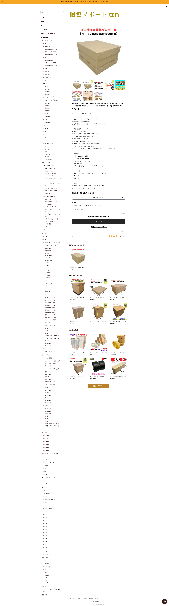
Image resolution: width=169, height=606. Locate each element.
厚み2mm (46, 435)
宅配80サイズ (47, 236)
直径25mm (46, 536)
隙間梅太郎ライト (50, 382)
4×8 (46, 578)
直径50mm (46, 548)
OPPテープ (46, 84)
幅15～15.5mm (47, 129)
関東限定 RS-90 (49, 260)
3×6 (46, 580)
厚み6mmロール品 (50, 312)
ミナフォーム (47, 295)
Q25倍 (47, 331)
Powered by (96, 604)
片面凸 (47, 573)
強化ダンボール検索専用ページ (49, 33)
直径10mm (46, 521)
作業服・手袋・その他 (48, 499)
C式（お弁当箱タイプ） (52, 191)
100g (44, 471)
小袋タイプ (48, 289)
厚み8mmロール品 (50, 315)
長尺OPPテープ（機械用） (51, 100)
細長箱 (47, 563)
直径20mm (46, 533)
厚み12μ (45, 57)
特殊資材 (44, 586)
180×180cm (46, 496)
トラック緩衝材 (47, 358)
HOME (42, 18)
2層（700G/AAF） (49, 165)
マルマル (47, 322)
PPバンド (44, 126)
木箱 (44, 560)
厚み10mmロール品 (50, 317)
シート (45, 227)
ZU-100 (47, 268)
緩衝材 (44, 239)
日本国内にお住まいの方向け (99, 227)
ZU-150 (47, 270)
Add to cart (99, 222)
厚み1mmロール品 (50, 300)
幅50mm (47, 116)
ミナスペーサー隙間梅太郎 (52, 361)
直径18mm (46, 530)
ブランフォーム (47, 283)
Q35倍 (47, 328)
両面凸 (47, 575)
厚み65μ (47, 94)
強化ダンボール (46, 162)
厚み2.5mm (46, 438)
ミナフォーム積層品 (50, 320)
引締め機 (47, 154)
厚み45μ (47, 87)
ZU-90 (47, 265)
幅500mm (46, 71)
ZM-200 (47, 278)
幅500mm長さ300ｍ (51, 60)
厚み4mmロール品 (50, 307)
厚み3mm (46, 441)
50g (44, 468)
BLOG (42, 25)
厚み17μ (45, 43)
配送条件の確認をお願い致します (83, 193)
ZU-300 (47, 275)
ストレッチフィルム (48, 40)
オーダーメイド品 (48, 462)
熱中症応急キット (48, 508)
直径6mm (46, 515)
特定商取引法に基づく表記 (91, 598)
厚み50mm (48, 343)
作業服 (45, 502)
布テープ (45, 119)
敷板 (44, 570)
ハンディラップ (47, 77)
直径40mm (46, 545)
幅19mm (47, 149)
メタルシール (49, 152)
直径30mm (46, 539)
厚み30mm (48, 374)
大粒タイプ (48, 258)
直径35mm (46, 542)
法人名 (74, 202)
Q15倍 (46, 333)
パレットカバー (47, 459)
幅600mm (48, 250)
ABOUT (42, 21)
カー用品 (44, 551)
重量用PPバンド (48, 144)
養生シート (46, 348)
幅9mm (45, 135)
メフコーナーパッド (49, 351)
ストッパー (46, 141)
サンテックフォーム (49, 325)
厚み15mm (48, 388)
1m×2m (47, 583)
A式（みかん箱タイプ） (52, 188)
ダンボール (45, 233)
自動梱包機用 (49, 159)
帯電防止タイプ (49, 255)
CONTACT (43, 29)
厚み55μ (47, 91)
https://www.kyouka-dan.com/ (81, 121)
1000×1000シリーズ (51, 171)
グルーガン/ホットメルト (49, 478)
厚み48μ (47, 89)
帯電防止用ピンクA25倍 (52, 338)
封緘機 (47, 157)
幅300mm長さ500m (51, 54)
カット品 (47, 280)
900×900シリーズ (50, 173)
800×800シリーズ (50, 176)
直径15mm (46, 527)
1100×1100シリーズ (51, 168)
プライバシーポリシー (75, 598)
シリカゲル (45, 465)
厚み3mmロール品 (50, 305)
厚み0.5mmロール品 (51, 298)
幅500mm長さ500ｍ (51, 52)
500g (45, 474)
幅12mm (45, 132)
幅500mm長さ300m (51, 49)
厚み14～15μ (47, 46)
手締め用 (45, 138)
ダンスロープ (47, 230)
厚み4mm (46, 444)
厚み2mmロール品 (50, 302)
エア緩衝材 (46, 292)
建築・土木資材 (46, 567)
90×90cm (46, 490)
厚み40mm (48, 341)
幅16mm (47, 147)
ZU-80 (47, 263)
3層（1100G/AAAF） (49, 196)
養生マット (45, 487)
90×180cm (46, 493)
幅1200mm (48, 253)
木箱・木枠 (45, 557)
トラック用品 (46, 355)
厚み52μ (47, 105)
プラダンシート (46, 432)
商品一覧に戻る (98, 386)
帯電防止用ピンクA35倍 (52, 336)
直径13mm (46, 524)
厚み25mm (48, 393)
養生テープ (46, 113)
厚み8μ (45, 68)
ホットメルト (47, 484)
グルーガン (46, 481)
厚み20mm (48, 372)
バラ (46, 286)
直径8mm (46, 518)
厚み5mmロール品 (50, 310)
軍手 (44, 505)
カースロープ (47, 429)
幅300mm (46, 74)
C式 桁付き (48, 193)
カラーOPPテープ (48, 97)
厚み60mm (48, 345)
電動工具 (44, 595)
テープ (44, 81)
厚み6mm (46, 450)
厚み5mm (46, 447)
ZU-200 (47, 273)
